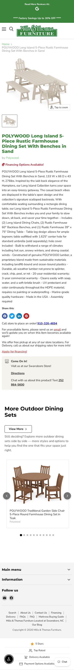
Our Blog (37, 624)
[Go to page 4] (30, 535)
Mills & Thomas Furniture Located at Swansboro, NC (35, 620)
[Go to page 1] (21, 535)
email (57, 329)
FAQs (23, 616)
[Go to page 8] (43, 535)
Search (12, 612)
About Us (25, 612)
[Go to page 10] (50, 535)
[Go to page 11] (53, 535)
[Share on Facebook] (5, 316)
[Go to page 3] (27, 535)
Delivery (11, 616)
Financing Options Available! (24, 165)
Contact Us (41, 612)
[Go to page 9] (47, 535)
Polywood (12, 158)
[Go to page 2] (24, 535)
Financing (56, 612)
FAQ (32, 616)
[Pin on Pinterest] (26, 316)
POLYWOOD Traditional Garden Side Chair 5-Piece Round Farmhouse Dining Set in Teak (37, 514)
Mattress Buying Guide (51, 616)
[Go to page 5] (34, 535)
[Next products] (67, 495)
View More (16, 429)
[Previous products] (6, 495)
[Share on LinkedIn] (19, 316)
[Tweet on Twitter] (12, 316)
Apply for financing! (14, 351)
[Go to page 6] (37, 535)
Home (5, 44)
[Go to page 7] (40, 535)
